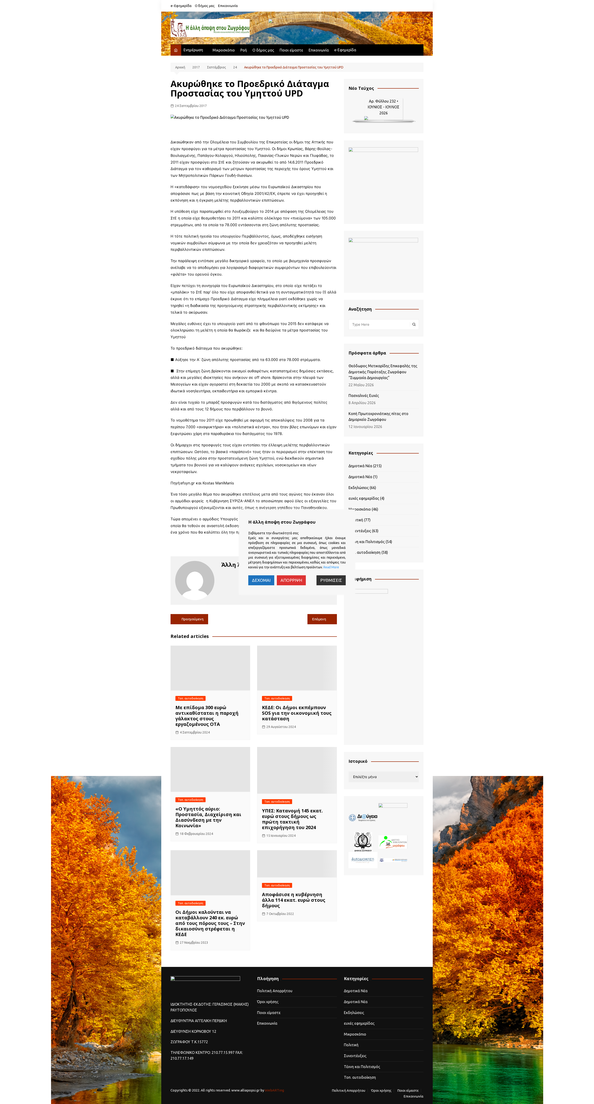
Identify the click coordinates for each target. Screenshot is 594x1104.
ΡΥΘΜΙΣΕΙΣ (331, 580)
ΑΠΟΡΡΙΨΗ (291, 580)
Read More (331, 567)
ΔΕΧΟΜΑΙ (261, 580)
